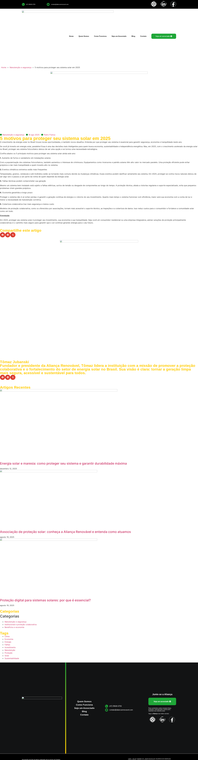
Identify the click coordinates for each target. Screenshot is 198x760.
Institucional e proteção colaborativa (21, 624)
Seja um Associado (119, 36)
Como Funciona (100, 36)
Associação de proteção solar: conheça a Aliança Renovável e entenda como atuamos (65, 532)
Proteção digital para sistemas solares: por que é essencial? (45, 600)
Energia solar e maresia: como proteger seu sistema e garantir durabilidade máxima (63, 463)
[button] (2, 234)
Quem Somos (84, 36)
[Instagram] (154, 4)
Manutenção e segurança (13, 135)
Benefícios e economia (14, 627)
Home (71, 36)
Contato (143, 36)
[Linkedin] (163, 4)
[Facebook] (173, 4)
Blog (133, 36)
